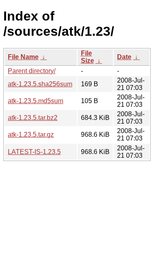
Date (124, 56)
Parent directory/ (31, 70)
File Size (87, 57)
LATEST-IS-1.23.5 (34, 151)
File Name (23, 56)
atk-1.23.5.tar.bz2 (32, 117)
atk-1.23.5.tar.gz (31, 134)
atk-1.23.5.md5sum (35, 100)
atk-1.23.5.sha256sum (40, 84)
